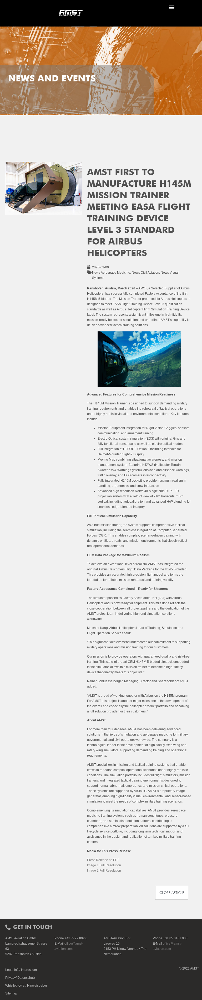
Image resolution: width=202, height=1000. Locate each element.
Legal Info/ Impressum (21, 970)
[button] (171, 7)
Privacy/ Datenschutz (20, 978)
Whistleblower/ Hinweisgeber (26, 985)
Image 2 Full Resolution (104, 870)
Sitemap (11, 993)
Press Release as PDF (103, 860)
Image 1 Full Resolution (104, 865)
